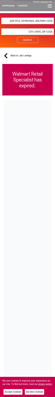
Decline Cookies (34, 391)
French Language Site (42, 2)
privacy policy (45, 384)
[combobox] (27, 21)
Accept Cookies (13, 391)
